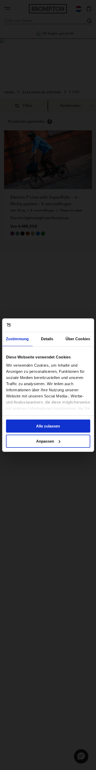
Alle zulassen (48, 426)
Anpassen (45, 441)
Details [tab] (47, 339)
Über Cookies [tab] (78, 339)
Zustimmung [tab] (17, 339)
